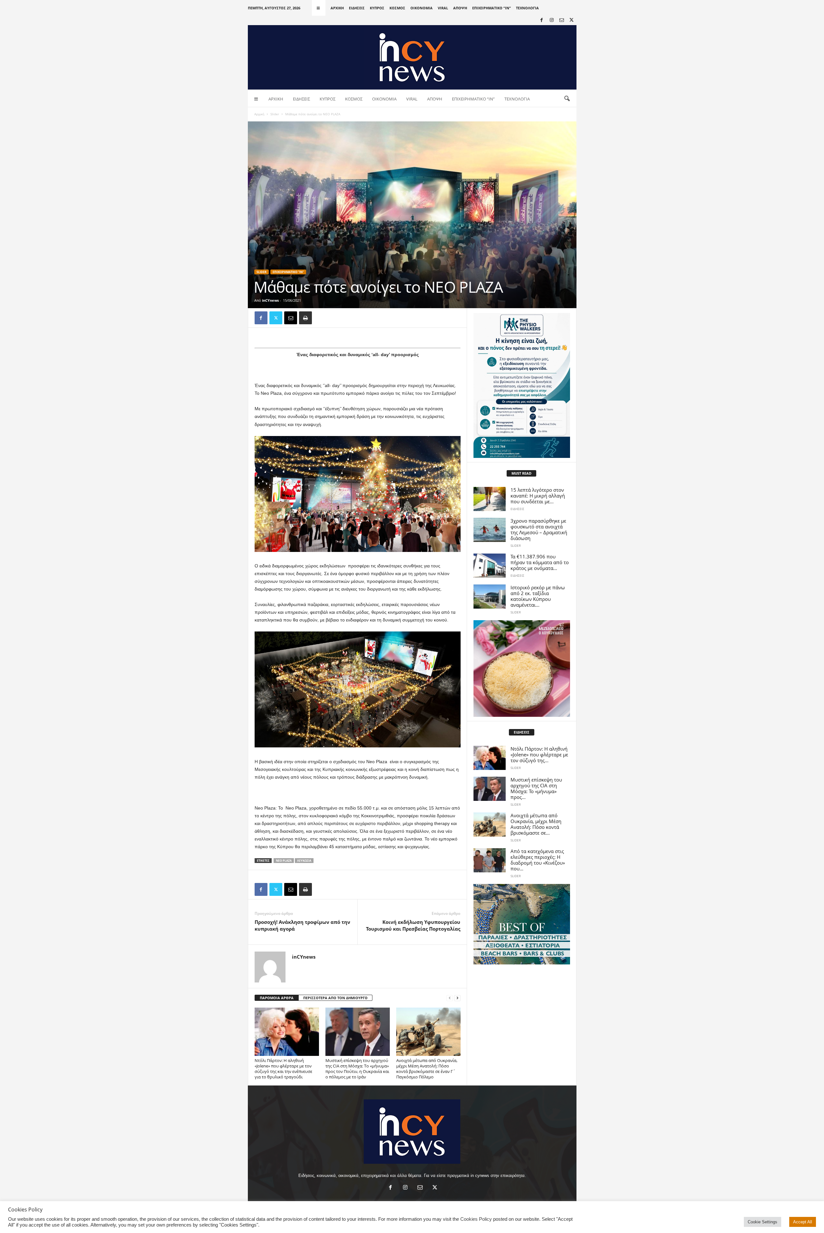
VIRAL (443, 7)
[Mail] (562, 20)
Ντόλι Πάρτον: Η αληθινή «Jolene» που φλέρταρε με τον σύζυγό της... (539, 754)
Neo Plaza (284, 860)
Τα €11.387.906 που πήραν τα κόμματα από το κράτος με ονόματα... (539, 562)
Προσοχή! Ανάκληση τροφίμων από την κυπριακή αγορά (302, 925)
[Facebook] (542, 20)
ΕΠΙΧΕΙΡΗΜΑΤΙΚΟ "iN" (288, 272)
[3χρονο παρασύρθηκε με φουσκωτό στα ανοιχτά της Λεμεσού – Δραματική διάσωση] (489, 530)
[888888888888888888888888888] (521, 385)
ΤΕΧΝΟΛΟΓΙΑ (527, 7)
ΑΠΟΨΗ (460, 7)
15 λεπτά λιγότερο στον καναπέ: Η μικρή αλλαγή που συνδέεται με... (537, 496)
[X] (572, 20)
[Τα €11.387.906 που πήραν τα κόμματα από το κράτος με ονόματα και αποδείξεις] (489, 566)
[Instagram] (552, 20)
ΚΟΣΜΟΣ (397, 7)
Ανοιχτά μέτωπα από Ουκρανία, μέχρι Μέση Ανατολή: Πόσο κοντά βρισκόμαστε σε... (535, 824)
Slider (274, 114)
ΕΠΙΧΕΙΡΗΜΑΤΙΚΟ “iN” (491, 7)
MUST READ (521, 473)
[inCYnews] (412, 57)
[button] (567, 99)
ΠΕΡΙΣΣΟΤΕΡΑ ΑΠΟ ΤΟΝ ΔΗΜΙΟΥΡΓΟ (335, 997)
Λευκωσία (304, 860)
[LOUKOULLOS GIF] (521, 668)
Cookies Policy (476, 1219)
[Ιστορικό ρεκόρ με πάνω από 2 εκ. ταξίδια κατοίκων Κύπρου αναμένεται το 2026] (489, 596)
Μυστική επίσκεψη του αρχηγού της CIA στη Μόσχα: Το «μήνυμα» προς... (536, 788)
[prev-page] (449, 998)
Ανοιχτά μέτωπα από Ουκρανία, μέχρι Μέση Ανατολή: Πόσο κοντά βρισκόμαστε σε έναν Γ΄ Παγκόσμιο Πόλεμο (426, 1069)
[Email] (290, 317)
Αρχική (259, 114)
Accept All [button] (802, 1221)
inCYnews (270, 300)
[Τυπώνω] (305, 317)
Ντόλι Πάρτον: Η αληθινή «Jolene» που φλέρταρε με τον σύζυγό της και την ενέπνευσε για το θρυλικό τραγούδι (283, 1069)
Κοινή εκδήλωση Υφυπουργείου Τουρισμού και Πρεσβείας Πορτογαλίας (413, 925)
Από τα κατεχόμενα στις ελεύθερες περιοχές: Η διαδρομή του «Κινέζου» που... (537, 860)
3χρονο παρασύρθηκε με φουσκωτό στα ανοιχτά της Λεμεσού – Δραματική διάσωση (538, 529)
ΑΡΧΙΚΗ (337, 7)
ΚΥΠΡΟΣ (377, 7)
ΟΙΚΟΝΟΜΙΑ (421, 7)
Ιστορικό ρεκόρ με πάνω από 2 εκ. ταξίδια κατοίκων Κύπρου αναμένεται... (537, 596)
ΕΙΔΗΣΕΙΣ (357, 7)
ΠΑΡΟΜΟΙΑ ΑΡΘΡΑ (277, 997)
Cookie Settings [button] (762, 1221)
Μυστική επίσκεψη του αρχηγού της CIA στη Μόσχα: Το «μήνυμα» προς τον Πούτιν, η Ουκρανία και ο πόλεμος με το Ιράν (357, 1069)
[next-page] (457, 998)
